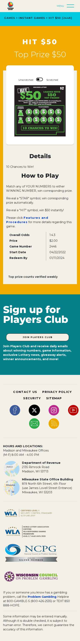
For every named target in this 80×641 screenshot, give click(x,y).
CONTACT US (25, 392)
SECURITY (32, 398)
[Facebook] (15, 410)
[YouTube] (73, 410)
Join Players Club (38, 337)
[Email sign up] (34, 423)
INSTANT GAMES (32, 17)
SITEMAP (54, 398)
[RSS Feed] (53, 423)
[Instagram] (53, 410)
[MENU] (71, 6)
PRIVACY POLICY (57, 392)
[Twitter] (34, 410)
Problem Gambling (42, 597)
